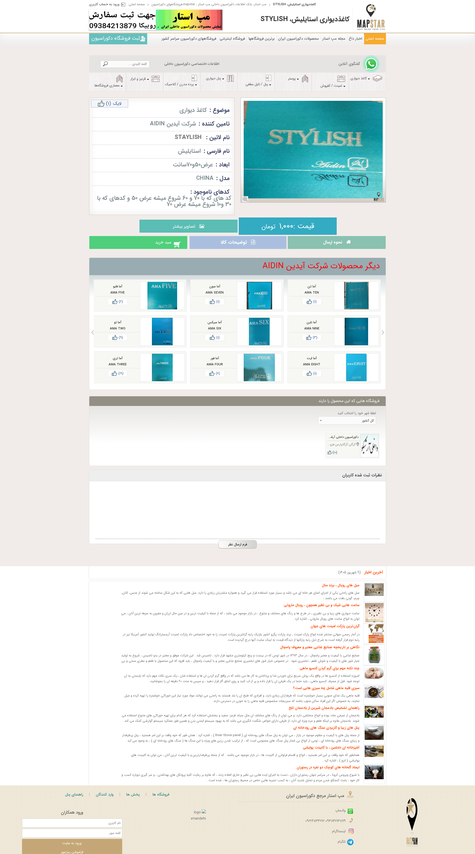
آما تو (117, 326)
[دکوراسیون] (189, 20)
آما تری (117, 362)
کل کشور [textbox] (368, 425)
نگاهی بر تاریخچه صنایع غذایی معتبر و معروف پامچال (319, 651)
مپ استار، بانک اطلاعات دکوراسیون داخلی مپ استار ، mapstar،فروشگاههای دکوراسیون (208, 4)
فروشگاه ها (160, 799)
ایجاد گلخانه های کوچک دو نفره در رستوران (328, 771)
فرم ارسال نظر (237, 549)
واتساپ (340, 815)
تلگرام (342, 846)
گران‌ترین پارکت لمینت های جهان (334, 630)
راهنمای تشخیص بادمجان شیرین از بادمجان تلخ (324, 712)
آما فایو (117, 291)
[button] (382, 337)
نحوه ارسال (331, 245)
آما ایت (312, 362)
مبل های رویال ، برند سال (340, 589)
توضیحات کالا (233, 245)
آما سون (214, 291)
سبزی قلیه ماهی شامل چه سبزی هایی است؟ (326, 692)
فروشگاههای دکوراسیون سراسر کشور (189, 39)
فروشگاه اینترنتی (232, 39)
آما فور (215, 362)
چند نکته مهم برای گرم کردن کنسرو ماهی (329, 672)
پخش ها (133, 799)
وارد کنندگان (105, 799)
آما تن (312, 291)
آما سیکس (215, 326)
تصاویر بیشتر (182, 226)
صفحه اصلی (137, 4)
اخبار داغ (355, 39)
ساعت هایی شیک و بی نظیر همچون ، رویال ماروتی (321, 609)
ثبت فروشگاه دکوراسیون (115, 38)
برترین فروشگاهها (261, 39)
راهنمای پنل (74, 799)
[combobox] (347, 425)
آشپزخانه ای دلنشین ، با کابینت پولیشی (331, 752)
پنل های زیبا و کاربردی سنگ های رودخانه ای (326, 732)
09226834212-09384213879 (325, 825)
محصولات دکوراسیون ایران (298, 39)
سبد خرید (158, 245)
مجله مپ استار (333, 39)
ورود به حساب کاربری (104, 4)
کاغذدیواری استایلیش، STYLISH (294, 4)
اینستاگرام (339, 835)
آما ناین (312, 326)
